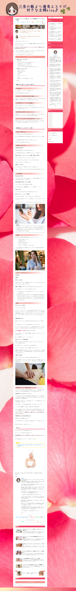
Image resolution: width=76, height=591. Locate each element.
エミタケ (22, 478)
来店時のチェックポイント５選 (22, 68)
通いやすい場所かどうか (21, 69)
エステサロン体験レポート (53, 133)
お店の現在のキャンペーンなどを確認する (24, 63)
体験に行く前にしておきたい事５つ (22, 59)
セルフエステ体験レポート (53, 135)
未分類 (50, 139)
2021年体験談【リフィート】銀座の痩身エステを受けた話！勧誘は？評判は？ (55, 36)
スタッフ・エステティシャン (22, 75)
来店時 (19, 74)
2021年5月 (50, 115)
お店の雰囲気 (20, 72)
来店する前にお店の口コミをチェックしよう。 (25, 65)
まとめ (18, 80)
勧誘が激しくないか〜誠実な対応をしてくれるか (25, 78)
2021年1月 (50, 124)
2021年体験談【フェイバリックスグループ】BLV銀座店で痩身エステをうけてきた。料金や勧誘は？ (55, 28)
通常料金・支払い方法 (21, 71)
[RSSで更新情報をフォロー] (22, 512)
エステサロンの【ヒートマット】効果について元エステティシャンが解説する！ (55, 39)
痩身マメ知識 (17, 471)
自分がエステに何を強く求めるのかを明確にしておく (26, 62)
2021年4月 (50, 117)
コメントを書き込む (30, 582)
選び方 (17, 474)
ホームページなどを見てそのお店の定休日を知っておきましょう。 (28, 66)
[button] (62, 17)
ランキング (50, 137)
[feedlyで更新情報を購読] (21, 512)
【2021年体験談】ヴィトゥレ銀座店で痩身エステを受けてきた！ (55, 24)
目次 (29, 56)
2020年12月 (51, 126)
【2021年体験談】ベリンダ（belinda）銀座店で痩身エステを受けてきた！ (55, 32)
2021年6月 (50, 113)
